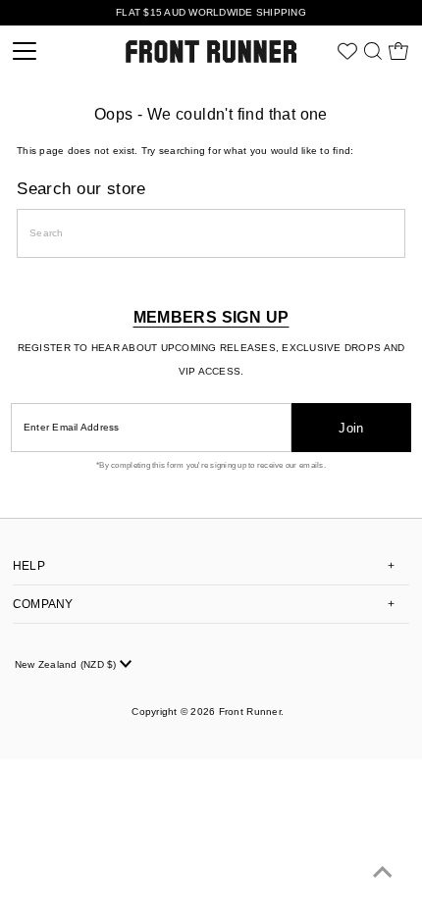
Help (29, 566)
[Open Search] (373, 51)
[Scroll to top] (382, 874)
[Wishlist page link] (347, 51)
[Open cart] (398, 51)
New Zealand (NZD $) (67, 664)
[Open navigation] (53, 51)
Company (43, 604)
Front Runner (250, 711)
